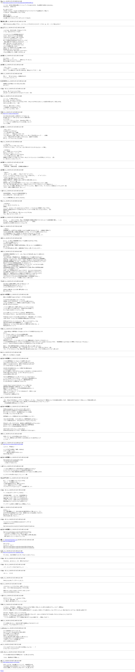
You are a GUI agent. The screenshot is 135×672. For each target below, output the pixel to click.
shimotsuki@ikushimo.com (11, 539)
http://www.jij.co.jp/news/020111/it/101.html (13, 444)
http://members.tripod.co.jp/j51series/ (11, 662)
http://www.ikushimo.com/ (9, 541)
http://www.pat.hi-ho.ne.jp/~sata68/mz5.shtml (13, 552)
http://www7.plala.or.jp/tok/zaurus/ (11, 113)
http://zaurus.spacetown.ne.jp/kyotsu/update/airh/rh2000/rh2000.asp (18, 2)
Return (2, 670)
